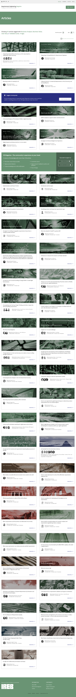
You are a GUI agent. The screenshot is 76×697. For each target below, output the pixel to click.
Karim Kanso (20, 595)
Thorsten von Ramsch (52, 258)
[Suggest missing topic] (6, 1)
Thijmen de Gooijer (18, 427)
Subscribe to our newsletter (64, 164)
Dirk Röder (57, 332)
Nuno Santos (50, 211)
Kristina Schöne (56, 379)
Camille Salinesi (51, 233)
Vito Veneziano (28, 357)
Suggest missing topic (65, 99)
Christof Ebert (50, 502)
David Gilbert (52, 332)
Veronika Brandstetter (52, 455)
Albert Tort (12, 453)
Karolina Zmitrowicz (13, 211)
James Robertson (61, 285)
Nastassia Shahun (51, 143)
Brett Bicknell (14, 595)
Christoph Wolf (50, 525)
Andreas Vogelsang (55, 454)
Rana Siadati (17, 357)
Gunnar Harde (12, 121)
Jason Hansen (50, 405)
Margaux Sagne (68, 379)
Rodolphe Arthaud (13, 524)
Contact (33, 688)
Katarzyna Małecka (51, 310)
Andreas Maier (53, 357)
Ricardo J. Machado (29, 309)
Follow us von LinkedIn (65, 161)
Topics (71, 7)
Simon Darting (58, 357)
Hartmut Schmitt (26, 60)
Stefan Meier (50, 548)
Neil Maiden (12, 84)
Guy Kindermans (51, 120)
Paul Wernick (22, 357)
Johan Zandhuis (51, 570)
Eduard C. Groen (9, 60)
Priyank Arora (12, 380)
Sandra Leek (12, 477)
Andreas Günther (62, 379)
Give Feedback (49, 684)
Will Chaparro (31, 427)
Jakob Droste (21, 60)
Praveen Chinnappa (51, 57)
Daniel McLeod (66, 594)
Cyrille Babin (50, 85)
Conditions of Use (44, 693)
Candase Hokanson (19, 617)
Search (73, 1)
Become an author (49, 688)
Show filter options (58, 32)
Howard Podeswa (13, 261)
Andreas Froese (68, 454)
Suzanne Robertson (53, 285)
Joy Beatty (14, 617)
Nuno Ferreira (23, 309)
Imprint (33, 693)
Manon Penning (51, 478)
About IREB (34, 684)
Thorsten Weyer (62, 454)
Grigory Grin (12, 402)
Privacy (37, 693)
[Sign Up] (1, 1)
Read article (31, 63)
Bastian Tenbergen (48, 454)
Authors (69, 1)
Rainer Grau (12, 284)
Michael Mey (12, 188)
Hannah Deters (15, 60)
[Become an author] (8, 1)
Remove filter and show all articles (68, 38)
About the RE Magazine (36, 686)
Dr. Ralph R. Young (13, 642)
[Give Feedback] (4, 1)
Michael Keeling (25, 427)
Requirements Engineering (11, 7)
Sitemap (29, 693)
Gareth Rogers (12, 235)
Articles (59, 1)
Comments (64, 1)
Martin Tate (12, 500)
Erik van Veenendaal (51, 640)
